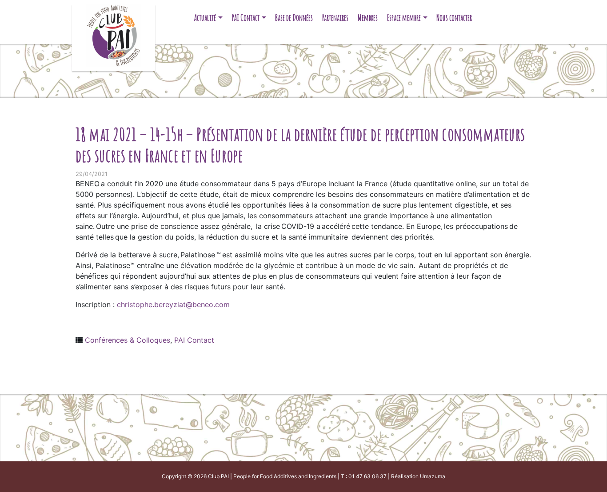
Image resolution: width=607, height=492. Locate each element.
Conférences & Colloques (127, 340)
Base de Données (294, 17)
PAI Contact (246, 17)
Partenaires (335, 17)
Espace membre (404, 17)
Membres (368, 17)
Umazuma (432, 476)
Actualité (205, 17)
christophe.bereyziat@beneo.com (173, 304)
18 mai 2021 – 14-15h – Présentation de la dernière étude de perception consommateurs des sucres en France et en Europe (300, 145)
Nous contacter (454, 17)
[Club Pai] (113, 34)
